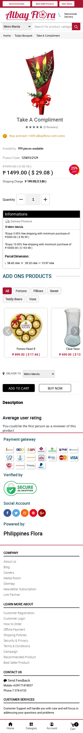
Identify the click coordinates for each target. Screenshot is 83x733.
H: (46, 263)
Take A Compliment (48, 35)
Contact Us (13, 672)
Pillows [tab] (38, 291)
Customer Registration (19, 613)
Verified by (13, 474)
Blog (7, 567)
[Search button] (76, 26)
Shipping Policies (15, 635)
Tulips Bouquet (23, 35)
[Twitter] (16, 513)
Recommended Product (20, 657)
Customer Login (14, 618)
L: (12, 263)
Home (7, 35)
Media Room (12, 578)
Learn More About (18, 604)
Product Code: (20, 158)
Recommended (16, 3)
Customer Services (19, 699)
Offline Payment (14, 629)
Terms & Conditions (17, 646)
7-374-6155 (19, 690)
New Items (67, 3)
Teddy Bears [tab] (14, 299)
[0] (73, 724)
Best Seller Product (45, 3)
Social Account (17, 503)
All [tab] (7, 291)
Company (11, 553)
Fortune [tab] (21, 291)
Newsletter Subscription (20, 589)
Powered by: (14, 524)
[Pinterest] (33, 513)
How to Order (13, 624)
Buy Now (55, 388)
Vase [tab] (32, 299)
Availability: (23, 148)
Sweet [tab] (54, 291)
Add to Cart (18, 388)
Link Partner (12, 594)
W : (29, 263)
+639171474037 (23, 685)
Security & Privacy (16, 640)
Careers (9, 572)
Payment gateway (20, 439)
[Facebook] (7, 513)
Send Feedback (19, 680)
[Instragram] (25, 513)
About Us (10, 561)
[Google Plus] (42, 513)
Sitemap (9, 583)
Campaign (11, 651)
